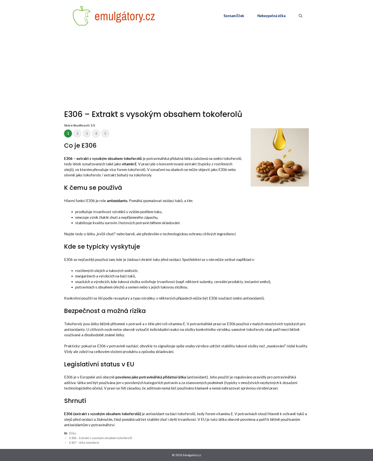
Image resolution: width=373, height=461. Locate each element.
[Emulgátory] (114, 15)
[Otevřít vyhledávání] (300, 16)
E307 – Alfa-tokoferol (84, 442)
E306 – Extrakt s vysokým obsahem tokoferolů (100, 438)
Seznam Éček (234, 16)
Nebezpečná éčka (271, 16)
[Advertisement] (186, 60)
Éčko (72, 433)
